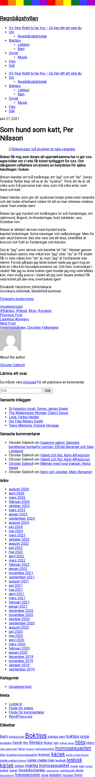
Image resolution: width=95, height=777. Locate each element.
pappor (89, 766)
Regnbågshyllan (19, 18)
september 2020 (22, 623)
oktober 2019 (19, 665)
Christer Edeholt (21, 463)
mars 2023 (17, 535)
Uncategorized (11, 306)
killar (3, 754)
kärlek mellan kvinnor (13, 760)
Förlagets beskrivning (17, 299)
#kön (32, 311)
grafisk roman (66, 743)
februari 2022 (19, 564)
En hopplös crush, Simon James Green (38, 409)
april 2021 (16, 594)
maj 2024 (16, 531)
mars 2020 (17, 644)
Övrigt (13, 53)
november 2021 (21, 573)
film (25, 743)
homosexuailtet (44, 749)
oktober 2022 (19, 539)
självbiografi (67, 770)
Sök (12, 66)
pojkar (4, 770)
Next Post (8, 323)
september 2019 (22, 669)
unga (44, 775)
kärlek (58, 754)
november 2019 (21, 661)
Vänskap (67, 775)
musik (74, 766)
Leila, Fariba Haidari (24, 417)
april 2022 (16, 556)
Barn (21, 49)
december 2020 (21, 611)
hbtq (80, 742)
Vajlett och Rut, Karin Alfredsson (65, 455)
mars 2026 (17, 497)
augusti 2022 (19, 544)
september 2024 (22, 518)
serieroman (52, 770)
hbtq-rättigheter (8, 749)
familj (17, 742)
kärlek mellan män (41, 760)
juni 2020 (16, 631)
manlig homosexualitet (47, 765)
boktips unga (77, 736)
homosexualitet (73, 748)
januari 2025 (18, 514)
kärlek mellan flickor (77, 754)
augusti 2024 (19, 523)
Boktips (15, 40)
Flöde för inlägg (21, 708)
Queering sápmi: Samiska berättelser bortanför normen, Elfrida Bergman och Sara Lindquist (51, 447)
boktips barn (56, 737)
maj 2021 (16, 590)
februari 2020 (19, 648)
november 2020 (21, 615)
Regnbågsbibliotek (32, 36)
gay (56, 743)
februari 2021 (19, 602)
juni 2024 (16, 527)
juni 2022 (16, 548)
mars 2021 (17, 598)
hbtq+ (90, 743)
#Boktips (7, 311)
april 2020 (16, 640)
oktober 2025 (19, 506)
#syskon (44, 311)
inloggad (29, 382)
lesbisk (60, 760)
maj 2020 (16, 636)
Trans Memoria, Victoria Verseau (34, 425)
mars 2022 (17, 560)
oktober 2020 (19, 619)
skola (79, 770)
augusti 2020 (19, 627)
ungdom (55, 775)
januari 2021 (18, 606)
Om (11, 32)
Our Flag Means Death (26, 421)
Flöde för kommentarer (26, 712)
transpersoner (27, 774)
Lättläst (23, 45)
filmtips (36, 742)
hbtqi (21, 749)
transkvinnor (7, 775)
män (81, 766)
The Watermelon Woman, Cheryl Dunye (38, 413)
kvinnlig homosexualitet (22, 754)
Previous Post (11, 315)
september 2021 (22, 577)
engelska (6, 743)
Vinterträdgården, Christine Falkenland (29, 327)
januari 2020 (18, 652)
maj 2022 (16, 552)
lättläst (19, 766)
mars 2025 (17, 510)
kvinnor (44, 754)
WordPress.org (20, 716)
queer (14, 770)
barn (4, 736)
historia (30, 749)
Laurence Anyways (14, 319)
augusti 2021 (19, 581)
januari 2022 (18, 569)
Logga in (15, 704)
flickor (48, 743)
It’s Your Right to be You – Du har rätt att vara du (45, 28)
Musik (22, 57)
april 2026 (16, 493)
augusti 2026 (19, 489)
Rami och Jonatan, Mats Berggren (66, 472)
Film (12, 61)
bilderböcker (16, 736)
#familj (21, 311)
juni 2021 (16, 585)
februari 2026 (19, 502)
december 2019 (21, 657)
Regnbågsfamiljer (32, 770)
